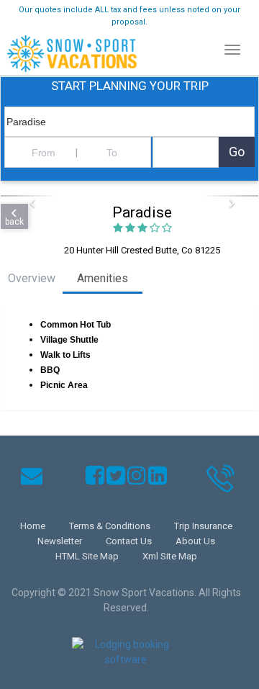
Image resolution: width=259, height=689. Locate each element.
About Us (195, 541)
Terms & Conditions (109, 526)
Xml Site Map (169, 556)
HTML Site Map (87, 556)
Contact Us (129, 541)
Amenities (102, 278)
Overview (31, 278)
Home (32, 526)
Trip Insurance (203, 526)
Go (237, 151)
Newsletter (59, 541)
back (14, 222)
